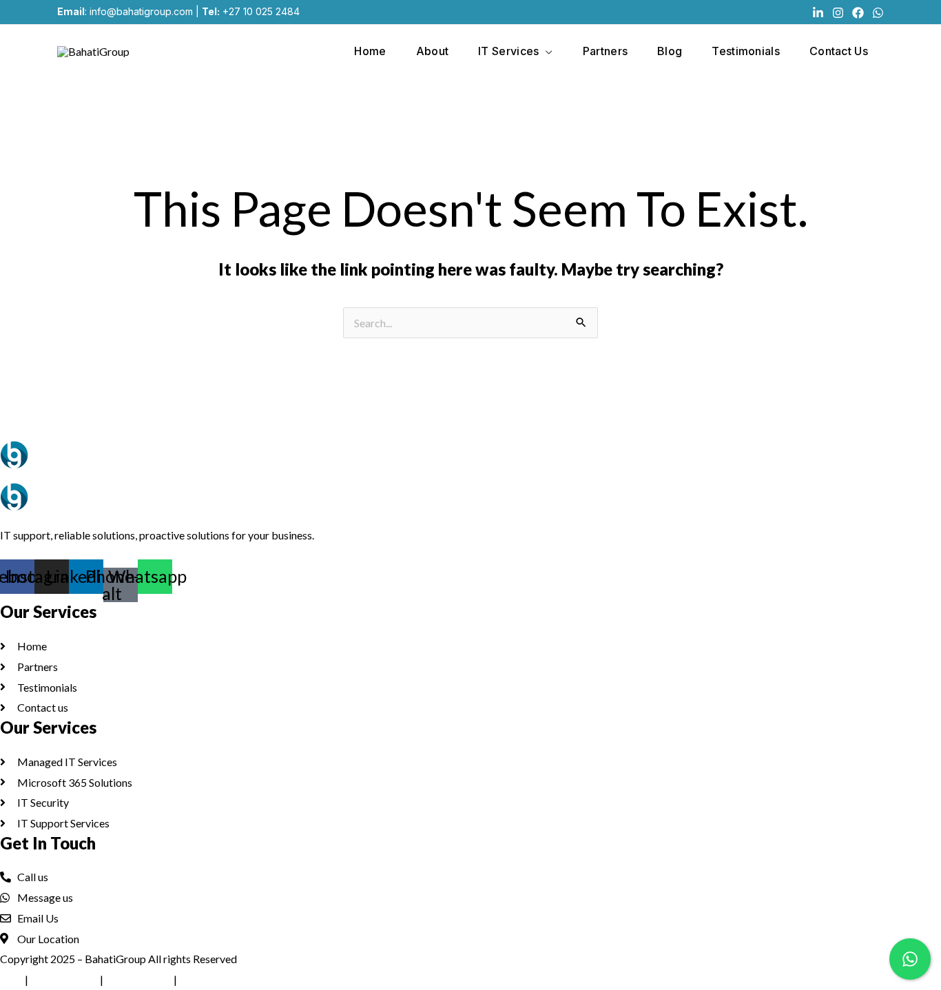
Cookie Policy (138, 979)
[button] (545, 51)
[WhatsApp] (878, 13)
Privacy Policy (64, 979)
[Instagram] (838, 13)
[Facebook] (858, 13)
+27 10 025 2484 (261, 11)
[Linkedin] (818, 13)
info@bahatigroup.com (141, 11)
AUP (11, 979)
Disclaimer (204, 979)
